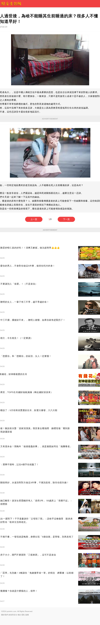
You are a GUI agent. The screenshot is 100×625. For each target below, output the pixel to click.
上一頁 (33, 219)
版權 (27, 615)
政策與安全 (13, 615)
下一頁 (66, 219)
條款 (19, 615)
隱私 (23, 615)
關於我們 (4, 615)
